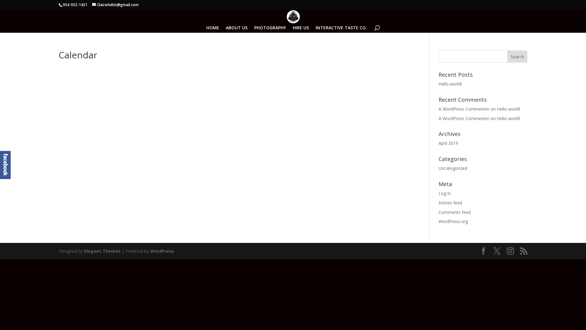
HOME (212, 28)
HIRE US (301, 28)
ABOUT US (237, 28)
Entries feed (450, 203)
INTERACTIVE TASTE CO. (341, 28)
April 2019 (448, 143)
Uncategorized (453, 168)
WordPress (162, 251)
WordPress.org (453, 221)
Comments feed (455, 212)
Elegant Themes (102, 251)
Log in (445, 193)
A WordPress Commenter (464, 118)
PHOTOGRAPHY (270, 28)
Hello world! (450, 84)
